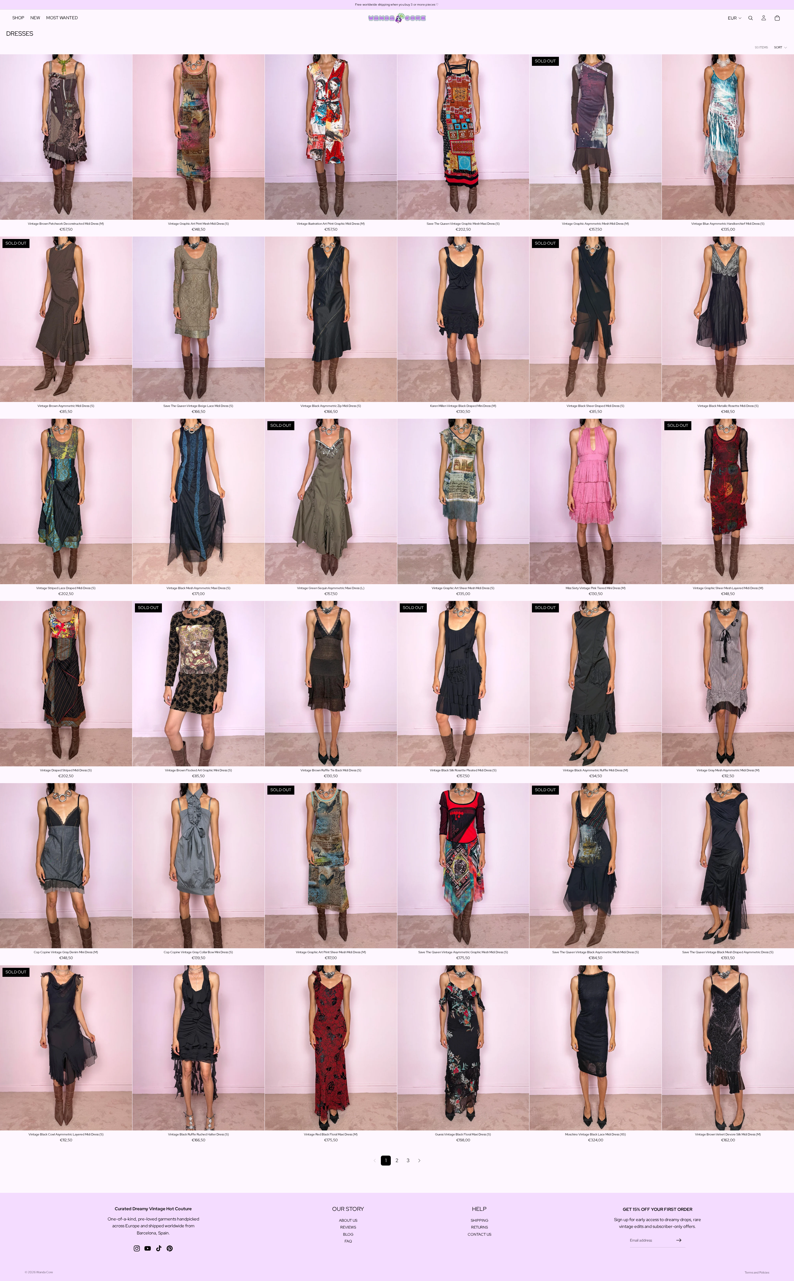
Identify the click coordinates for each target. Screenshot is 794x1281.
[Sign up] (678, 1240)
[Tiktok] (159, 1248)
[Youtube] (147, 1248)
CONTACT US (479, 1234)
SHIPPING (479, 1220)
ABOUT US (348, 1220)
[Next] (419, 1160)
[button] (781, 47)
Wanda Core (44, 1272)
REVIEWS (348, 1227)
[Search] (750, 18)
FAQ (348, 1241)
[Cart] (777, 18)
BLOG (348, 1234)
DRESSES (19, 33)
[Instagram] (137, 1248)
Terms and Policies (757, 1272)
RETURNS (479, 1227)
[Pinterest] (169, 1248)
